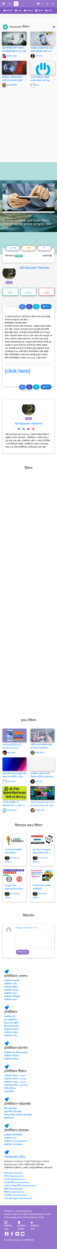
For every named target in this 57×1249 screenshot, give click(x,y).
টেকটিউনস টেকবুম (11, 990)
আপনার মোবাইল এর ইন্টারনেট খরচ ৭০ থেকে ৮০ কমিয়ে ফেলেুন (14, 805)
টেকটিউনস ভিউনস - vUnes (15, 1079)
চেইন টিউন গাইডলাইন (13, 1111)
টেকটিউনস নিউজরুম (12, 996)
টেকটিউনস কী (9, 1016)
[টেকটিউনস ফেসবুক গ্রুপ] (12, 1234)
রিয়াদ (37, 85)
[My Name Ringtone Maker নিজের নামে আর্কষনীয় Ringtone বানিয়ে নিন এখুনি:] (42, 840)
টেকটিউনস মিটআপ (11, 1055)
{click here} (17, 371)
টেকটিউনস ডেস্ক (10, 984)
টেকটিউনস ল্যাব (10, 993)
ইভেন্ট (40, 10)
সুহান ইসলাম (11, 753)
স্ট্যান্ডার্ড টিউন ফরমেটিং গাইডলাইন (18, 1115)
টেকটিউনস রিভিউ (11, 987)
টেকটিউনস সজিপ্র (11, 1032)
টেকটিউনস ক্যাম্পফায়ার (13, 1144)
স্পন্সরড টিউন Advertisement (16, 1182)
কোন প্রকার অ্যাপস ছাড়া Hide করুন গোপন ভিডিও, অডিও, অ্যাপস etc (14, 776)
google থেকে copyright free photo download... (14, 888)
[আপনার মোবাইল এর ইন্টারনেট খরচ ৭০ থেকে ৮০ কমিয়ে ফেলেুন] (15, 793)
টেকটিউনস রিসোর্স (11, 1029)
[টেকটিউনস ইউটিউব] (22, 1234)
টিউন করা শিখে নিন (11, 1026)
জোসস (47, 306)
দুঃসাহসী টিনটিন (12, 85)
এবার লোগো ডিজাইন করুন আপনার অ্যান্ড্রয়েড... (13, 852)
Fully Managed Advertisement (18, 1198)
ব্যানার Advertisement (13, 1173)
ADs (50, 10)
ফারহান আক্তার (40, 810)
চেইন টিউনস (9, 1091)
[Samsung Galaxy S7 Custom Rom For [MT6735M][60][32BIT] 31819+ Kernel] (15, 735)
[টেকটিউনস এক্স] (17, 1234)
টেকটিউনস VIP (10, 1138)
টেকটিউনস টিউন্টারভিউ (13, 1135)
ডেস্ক (19, 10)
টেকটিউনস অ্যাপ (34, 1227)
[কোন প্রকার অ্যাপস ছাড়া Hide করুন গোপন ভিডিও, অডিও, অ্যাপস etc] (15, 764)
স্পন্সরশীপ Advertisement (15, 1195)
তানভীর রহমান (12, 810)
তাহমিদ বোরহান (12, 56)
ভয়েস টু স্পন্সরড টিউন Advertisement (20, 1185)
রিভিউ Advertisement (13, 1189)
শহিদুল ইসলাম (39, 753)
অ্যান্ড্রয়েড (19, 256)
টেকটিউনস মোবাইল (21, 1227)
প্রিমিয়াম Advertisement (14, 1192)
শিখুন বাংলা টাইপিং (11, 1023)
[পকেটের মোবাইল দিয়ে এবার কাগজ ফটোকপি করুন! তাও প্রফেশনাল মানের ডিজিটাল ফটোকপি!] (42, 38)
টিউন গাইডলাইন (10, 1108)
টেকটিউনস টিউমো (11, 1059)
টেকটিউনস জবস (10, 999)
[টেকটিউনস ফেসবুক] (6, 1234)
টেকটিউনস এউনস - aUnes (15, 1082)
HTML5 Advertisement (14, 1179)
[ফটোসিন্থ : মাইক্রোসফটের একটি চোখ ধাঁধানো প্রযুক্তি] (14, 67)
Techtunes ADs (14, 1157)
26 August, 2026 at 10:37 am (26, 928)
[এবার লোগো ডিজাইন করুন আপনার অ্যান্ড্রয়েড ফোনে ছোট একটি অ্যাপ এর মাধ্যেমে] (14, 840)
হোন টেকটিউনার (10, 1019)
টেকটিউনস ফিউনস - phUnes (16, 1085)
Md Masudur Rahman (34, 268)
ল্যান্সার (30, 10)
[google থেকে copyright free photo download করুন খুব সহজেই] (14, 876)
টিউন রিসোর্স (9, 1118)
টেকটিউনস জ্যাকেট (11, 980)
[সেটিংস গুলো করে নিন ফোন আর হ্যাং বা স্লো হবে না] (42, 735)
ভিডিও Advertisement (13, 1176)
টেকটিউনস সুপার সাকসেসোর (15, 1141)
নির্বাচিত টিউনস (10, 1088)
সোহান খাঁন (38, 781)
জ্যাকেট (9, 10)
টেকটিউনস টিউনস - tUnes (14, 1075)
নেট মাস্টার (38, 56)
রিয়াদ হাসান (11, 781)
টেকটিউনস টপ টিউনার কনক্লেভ (16, 1052)
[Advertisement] (28, 126)
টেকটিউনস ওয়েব (8, 1227)
